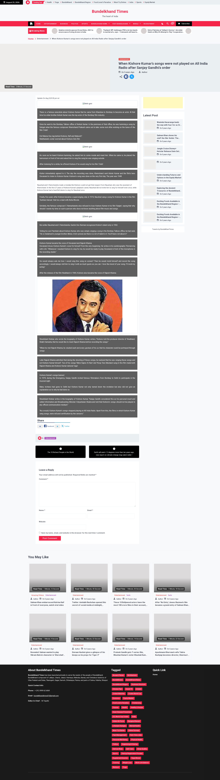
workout (116, 767)
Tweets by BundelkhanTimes (163, 229)
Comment (43, 479)
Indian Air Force (118, 721)
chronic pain (117, 689)
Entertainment (50, 24)
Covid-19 (129, 689)
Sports (85, 24)
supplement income (120, 758)
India (131, 2)
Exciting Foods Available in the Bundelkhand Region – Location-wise (168, 204)
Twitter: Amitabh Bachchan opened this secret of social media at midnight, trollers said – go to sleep (89, 605)
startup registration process (132, 753)
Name (42, 510)
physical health (136, 739)
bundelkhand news (133, 680)
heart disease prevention (122, 712)
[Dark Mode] (162, 23)
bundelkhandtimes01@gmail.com (46, 696)
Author (144, 72)
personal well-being (120, 739)
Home (38, 24)
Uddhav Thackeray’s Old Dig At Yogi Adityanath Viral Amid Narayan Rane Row (183, 31)
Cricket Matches (119, 693)
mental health (135, 726)
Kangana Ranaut (134, 721)
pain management (119, 735)
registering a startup (130, 744)
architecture (132, 675)
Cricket (138, 689)
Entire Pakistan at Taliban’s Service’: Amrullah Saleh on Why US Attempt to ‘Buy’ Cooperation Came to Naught (137, 31)
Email (90, 510)
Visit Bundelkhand (120, 24)
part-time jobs (136, 735)
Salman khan (117, 749)
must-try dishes (120, 2)
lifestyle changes (119, 726)
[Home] (31, 23)
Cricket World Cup (134, 693)
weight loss (127, 763)
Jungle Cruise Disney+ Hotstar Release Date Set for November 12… (168, 151)
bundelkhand (67, 2)
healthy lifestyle (137, 707)
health (49, 2)
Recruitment (149, 24)
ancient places (118, 675)
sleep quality (142, 749)
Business (64, 24)
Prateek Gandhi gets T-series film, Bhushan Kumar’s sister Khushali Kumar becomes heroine (131, 655)
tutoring (116, 763)
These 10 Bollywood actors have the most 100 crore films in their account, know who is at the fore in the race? (130, 605)
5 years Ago (129, 72)
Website (42, 522)
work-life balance (142, 763)
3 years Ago (166, 181)
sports (139, 2)
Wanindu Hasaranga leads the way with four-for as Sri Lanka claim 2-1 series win (169, 125)
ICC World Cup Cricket (120, 716)
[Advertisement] (163, 102)
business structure (138, 684)
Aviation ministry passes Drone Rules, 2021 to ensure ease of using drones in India (48, 31)
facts (128, 595)
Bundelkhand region (83, 2)
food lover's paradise (102, 2)
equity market (150, 2)
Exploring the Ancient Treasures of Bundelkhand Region (168, 191)
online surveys (133, 730)
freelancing (136, 703)
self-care (129, 749)
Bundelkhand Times (110, 11)
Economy (116, 698)
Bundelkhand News (99, 24)
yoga (57, 2)
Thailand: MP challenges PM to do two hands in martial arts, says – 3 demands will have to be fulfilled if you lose (93, 31)
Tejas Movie (135, 758)
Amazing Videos (37, 595)
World (135, 24)
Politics (74, 24)
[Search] (167, 23)
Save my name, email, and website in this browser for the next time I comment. (73, 533)
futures (115, 707)
